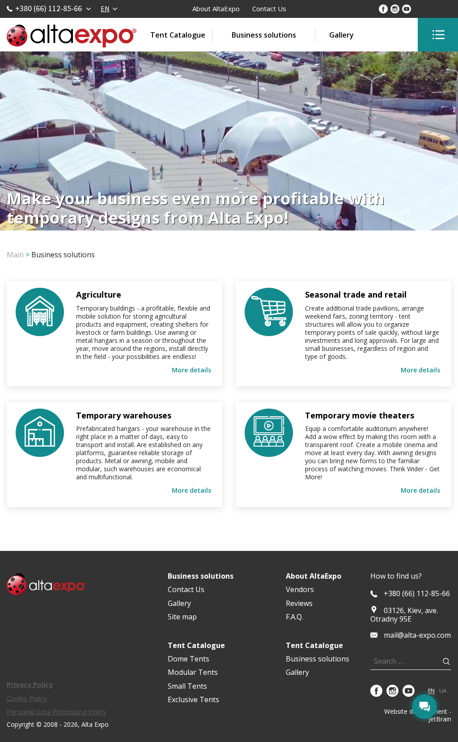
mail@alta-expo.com (417, 635)
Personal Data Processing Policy (56, 711)
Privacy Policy (30, 684)
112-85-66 (417, 593)
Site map (182, 617)
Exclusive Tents (193, 699)
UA (443, 691)
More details (191, 370)
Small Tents (187, 686)
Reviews (299, 603)
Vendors (300, 589)
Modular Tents (193, 672)
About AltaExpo (216, 8)
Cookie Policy (27, 698)
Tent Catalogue (177, 35)
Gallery (341, 35)
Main (15, 255)
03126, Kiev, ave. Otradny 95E (404, 614)
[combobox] (109, 8)
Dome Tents (188, 659)
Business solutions (264, 35)
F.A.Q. (294, 617)
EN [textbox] (105, 8)
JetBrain (439, 719)
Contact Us (269, 8)
